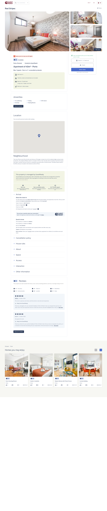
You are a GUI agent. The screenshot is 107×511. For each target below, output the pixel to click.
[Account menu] (99, 2)
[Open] (28, 3)
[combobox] (22, 3)
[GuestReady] (9, 2)
